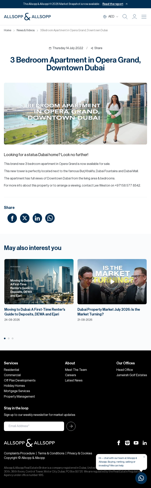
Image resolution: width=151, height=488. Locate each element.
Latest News (74, 380)
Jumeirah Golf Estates (131, 375)
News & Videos (26, 30)
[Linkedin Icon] (144, 442)
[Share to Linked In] (37, 218)
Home (7, 30)
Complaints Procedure (19, 453)
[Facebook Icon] (118, 442)
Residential (11, 369)
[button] (134, 16)
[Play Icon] (112, 282)
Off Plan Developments (20, 380)
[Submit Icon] (70, 426)
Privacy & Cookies (79, 453)
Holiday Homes (14, 385)
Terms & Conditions (51, 453)
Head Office (124, 369)
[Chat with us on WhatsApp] (141, 478)
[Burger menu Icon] (144, 17)
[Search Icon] (125, 17)
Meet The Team (76, 369)
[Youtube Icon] (136, 442)
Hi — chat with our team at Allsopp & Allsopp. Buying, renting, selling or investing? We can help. (118, 462)
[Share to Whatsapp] (50, 218)
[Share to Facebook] (12, 218)
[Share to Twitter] (24, 218)
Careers (70, 375)
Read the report (112, 4)
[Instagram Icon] (127, 442)
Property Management (19, 396)
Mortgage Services (17, 391)
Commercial (12, 375)
